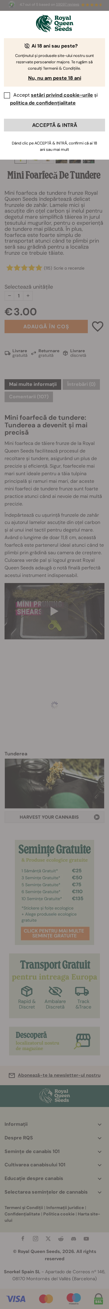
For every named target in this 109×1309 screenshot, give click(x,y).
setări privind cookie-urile (62, 95)
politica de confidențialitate (43, 103)
